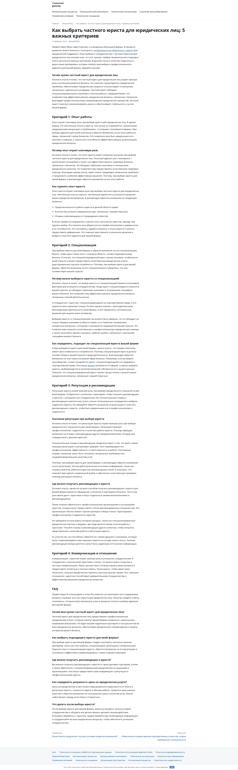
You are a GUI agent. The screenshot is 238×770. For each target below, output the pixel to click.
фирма (91, 365)
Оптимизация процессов (139, 760)
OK (172, 767)
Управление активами (63, 16)
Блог (54, 752)
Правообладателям (61, 756)
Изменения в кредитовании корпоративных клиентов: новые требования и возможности (154, 736)
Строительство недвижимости (168, 760)
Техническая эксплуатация (124, 11)
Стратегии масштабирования (153, 11)
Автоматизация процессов (64, 11)
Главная (55, 23)
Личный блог (67, 23)
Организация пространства (113, 760)
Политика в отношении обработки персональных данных (85, 752)
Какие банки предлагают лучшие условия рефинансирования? (85, 735)
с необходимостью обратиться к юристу (112, 50)
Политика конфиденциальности (170, 752)
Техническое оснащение (88, 16)
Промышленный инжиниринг (94, 11)
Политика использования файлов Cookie (133, 752)
